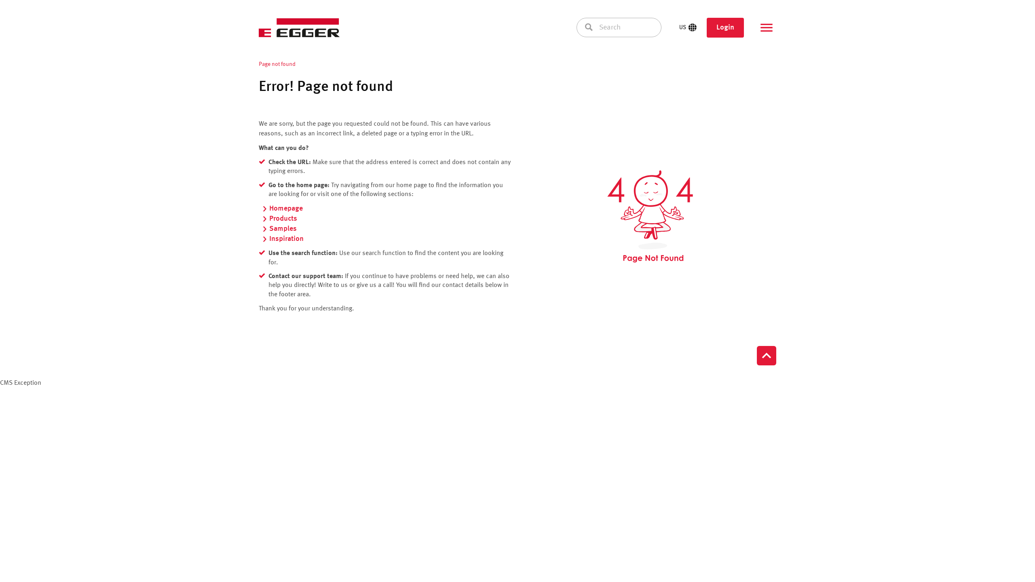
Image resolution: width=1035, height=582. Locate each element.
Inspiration (286, 238)
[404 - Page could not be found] (650, 216)
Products (283, 218)
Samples (283, 228)
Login (725, 27)
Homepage (286, 208)
